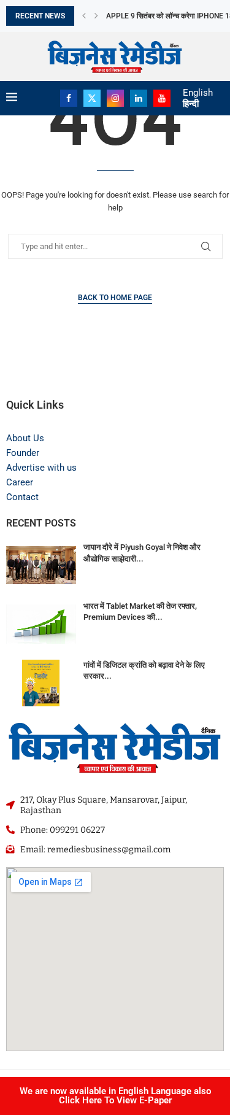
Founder (22, 452)
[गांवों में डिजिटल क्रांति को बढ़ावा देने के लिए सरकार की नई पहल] (41, 683)
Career (19, 482)
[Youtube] (162, 98)
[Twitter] (92, 98)
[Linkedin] (138, 98)
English (198, 92)
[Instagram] (115, 98)
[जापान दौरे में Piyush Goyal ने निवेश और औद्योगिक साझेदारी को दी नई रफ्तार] (41, 565)
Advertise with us (41, 467)
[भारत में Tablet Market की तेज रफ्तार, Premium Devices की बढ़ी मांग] (41, 624)
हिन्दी (191, 103)
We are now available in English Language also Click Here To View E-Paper (115, 1096)
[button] (84, 16)
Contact (22, 497)
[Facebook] (68, 98)
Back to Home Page (115, 297)
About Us (25, 438)
